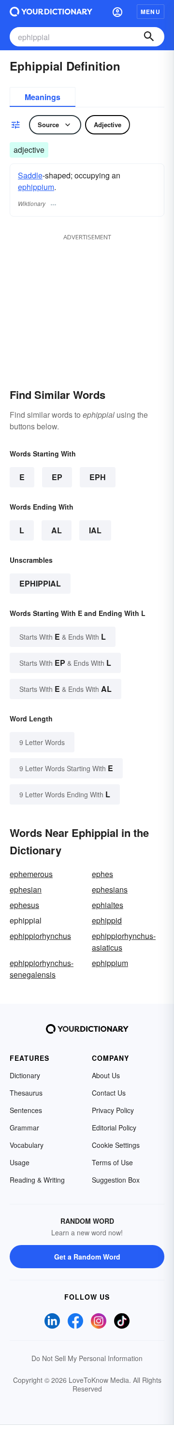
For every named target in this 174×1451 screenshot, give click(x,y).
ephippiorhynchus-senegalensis (41, 968)
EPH (97, 477)
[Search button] (148, 36)
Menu (150, 11)
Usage (19, 1162)
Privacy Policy (113, 1110)
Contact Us (109, 1093)
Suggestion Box (116, 1180)
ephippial (40, 583)
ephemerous (31, 873)
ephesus (24, 904)
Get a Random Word (87, 1256)
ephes (102, 873)
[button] (117, 11)
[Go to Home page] (51, 11)
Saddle (30, 175)
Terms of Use (112, 1162)
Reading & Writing (37, 1180)
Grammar (24, 1127)
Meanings (42, 97)
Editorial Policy (114, 1127)
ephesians (110, 889)
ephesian (26, 889)
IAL (95, 530)
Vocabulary (27, 1145)
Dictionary (25, 1075)
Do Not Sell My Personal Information (87, 1358)
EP (57, 477)
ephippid (107, 920)
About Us (106, 1075)
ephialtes (107, 904)
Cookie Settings (116, 1145)
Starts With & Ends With (62, 636)
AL (56, 530)
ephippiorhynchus (40, 935)
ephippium (36, 186)
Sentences (26, 1110)
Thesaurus (26, 1093)
